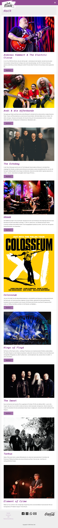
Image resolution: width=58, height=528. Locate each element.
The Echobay (11, 163)
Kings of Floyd (14, 347)
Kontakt (8, 513)
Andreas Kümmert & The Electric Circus (25, 56)
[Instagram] (27, 513)
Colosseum (10, 295)
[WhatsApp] (30, 513)
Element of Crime (15, 501)
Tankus (8, 453)
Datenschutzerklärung (8, 518)
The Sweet (10, 400)
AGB (8, 517)
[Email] (34, 513)
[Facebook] (23, 513)
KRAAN (7, 217)
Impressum (8, 515)
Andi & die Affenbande (19, 110)
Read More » (8, 70)
